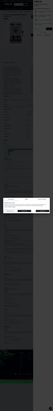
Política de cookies (12, 206)
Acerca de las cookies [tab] (42, 199)
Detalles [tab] (26, 199)
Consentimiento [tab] (11, 199)
